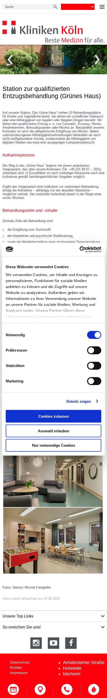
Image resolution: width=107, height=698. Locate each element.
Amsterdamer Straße (84, 662)
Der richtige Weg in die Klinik (40, 689)
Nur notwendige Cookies (53, 445)
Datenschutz (20, 662)
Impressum (19, 673)
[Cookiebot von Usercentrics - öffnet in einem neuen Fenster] (79, 249)
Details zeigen (78, 401)
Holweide (72, 668)
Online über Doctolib (13, 689)
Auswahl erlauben (53, 431)
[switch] (94, 350)
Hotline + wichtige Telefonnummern (67, 689)
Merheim (71, 673)
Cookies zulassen (53, 416)
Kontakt (16, 667)
